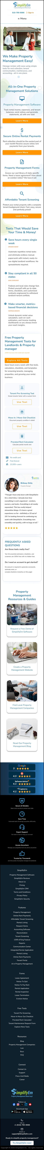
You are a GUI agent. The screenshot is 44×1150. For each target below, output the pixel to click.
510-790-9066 (18, 12)
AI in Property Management (22, 964)
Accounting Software (22, 929)
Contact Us (22, 1069)
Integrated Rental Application (22, 950)
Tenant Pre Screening (22, 1013)
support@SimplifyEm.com (22, 1134)
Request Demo (22, 926)
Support (22, 1073)
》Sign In (30, 12)
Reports (22, 943)
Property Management (22, 912)
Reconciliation (22, 933)
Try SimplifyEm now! (22, 1143)
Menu (23, 18)
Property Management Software (22, 875)
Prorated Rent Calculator (22, 1020)
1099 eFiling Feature (22, 940)
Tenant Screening (22, 936)
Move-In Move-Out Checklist (22, 1016)
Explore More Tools (22, 1027)
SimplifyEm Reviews (22, 878)
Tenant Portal (22, 960)
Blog (22, 1041)
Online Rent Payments (22, 916)
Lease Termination (22, 995)
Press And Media (22, 1076)
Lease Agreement (22, 978)
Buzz (22, 1051)
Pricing (22, 885)
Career (22, 1079)
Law (22, 1048)
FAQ (22, 1055)
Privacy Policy (22, 895)
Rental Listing (22, 922)
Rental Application (22, 988)
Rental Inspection (22, 992)
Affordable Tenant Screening (22, 919)
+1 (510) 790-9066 (22, 1125)
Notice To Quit (22, 981)
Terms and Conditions (22, 892)
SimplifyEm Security (22, 899)
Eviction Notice (22, 999)
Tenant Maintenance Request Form (22, 1023)
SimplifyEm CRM (22, 888)
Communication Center (22, 946)
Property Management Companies (22, 1044)
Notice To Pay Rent (22, 985)
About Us (22, 882)
